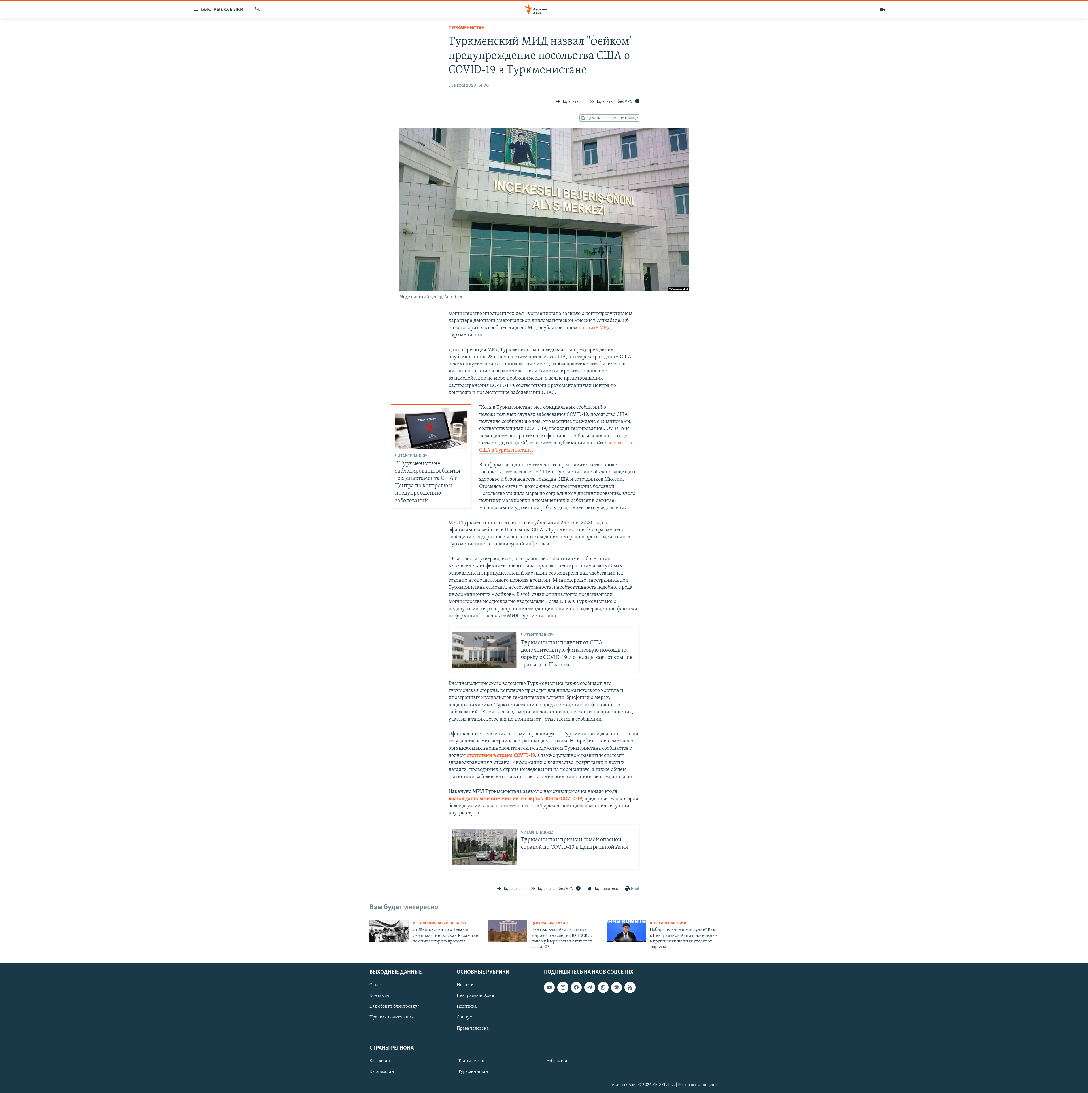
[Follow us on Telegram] (589, 987)
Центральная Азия (549, 923)
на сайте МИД (595, 328)
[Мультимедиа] (882, 10)
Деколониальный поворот (439, 923)
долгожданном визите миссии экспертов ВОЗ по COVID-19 (515, 799)
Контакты (379, 996)
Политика (467, 1006)
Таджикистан (472, 1061)
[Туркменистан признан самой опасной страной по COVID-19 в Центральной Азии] (484, 847)
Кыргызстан (381, 1071)
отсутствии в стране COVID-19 (501, 755)
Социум (465, 1017)
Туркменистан (466, 28)
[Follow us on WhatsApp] (603, 987)
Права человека (473, 1028)
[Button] (569, 101)
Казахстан (379, 1061)
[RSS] (629, 987)
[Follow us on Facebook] (576, 987)
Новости (465, 985)
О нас (375, 985)
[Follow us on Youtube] (549, 987)
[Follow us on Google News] (616, 987)
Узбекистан (558, 1061)
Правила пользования (391, 1017)
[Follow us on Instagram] (562, 987)
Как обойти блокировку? (394, 1006)
